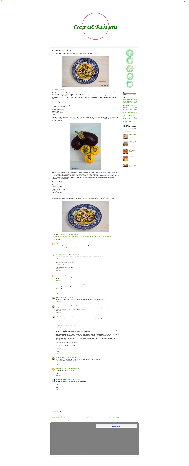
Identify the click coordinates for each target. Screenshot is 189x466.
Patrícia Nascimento (61, 357)
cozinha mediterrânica (77, 236)
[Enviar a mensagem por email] (71, 234)
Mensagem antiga (113, 417)
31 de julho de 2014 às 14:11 (70, 305)
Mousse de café (132, 134)
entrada (131, 112)
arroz (132, 99)
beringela (57, 236)
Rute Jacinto (59, 275)
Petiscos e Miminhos (61, 254)
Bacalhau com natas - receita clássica (132, 150)
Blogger (120, 453)
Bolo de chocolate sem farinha (132, 165)
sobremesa (126, 120)
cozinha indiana (129, 105)
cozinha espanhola (133, 102)
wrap (133, 121)
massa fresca (130, 114)
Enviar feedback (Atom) (63, 420)
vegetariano (109, 236)
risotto (130, 118)
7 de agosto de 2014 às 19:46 (73, 357)
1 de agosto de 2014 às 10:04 (69, 325)
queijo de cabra (102, 236)
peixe (130, 115)
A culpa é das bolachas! (71, 247)
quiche (124, 118)
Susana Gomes (59, 305)
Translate (134, 94)
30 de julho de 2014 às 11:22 (70, 243)
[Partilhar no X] (74, 234)
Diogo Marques (59, 243)
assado (135, 99)
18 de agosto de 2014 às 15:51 (73, 379)
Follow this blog (116, 426)
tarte (136, 120)
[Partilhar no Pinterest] (77, 234)
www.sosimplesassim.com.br (63, 368)
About (58, 47)
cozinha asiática (126, 102)
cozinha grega (68, 236)
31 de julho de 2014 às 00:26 (78, 284)
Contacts (64, 47)
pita (90, 236)
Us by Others (72, 47)
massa (124, 114)
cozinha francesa (127, 104)
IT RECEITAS (59, 325)
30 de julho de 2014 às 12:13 (73, 254)
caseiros (60, 105)
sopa (132, 120)
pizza (93, 236)
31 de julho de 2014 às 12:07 (67, 297)
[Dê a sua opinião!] (73, 234)
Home (53, 47)
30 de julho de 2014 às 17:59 (67, 262)
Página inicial (88, 417)
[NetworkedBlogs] (116, 424)
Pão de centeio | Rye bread (132, 142)
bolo (128, 101)
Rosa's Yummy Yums (61, 379)
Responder (58, 249)
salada (135, 118)
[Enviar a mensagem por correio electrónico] (69, 234)
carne (130, 101)
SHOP (79, 47)
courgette (62, 236)
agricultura (127, 99)
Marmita (58, 297)
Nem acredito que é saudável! (63, 284)
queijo (96, 236)
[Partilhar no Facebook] (75, 234)
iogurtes (135, 112)
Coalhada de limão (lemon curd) (132, 157)
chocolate (135, 101)
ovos (127, 115)
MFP (124, 99)
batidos (124, 101)
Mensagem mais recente (60, 417)
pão (88, 236)
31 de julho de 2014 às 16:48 (71, 316)
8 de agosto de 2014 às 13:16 (78, 368)
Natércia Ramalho (60, 316)
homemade (61, 184)
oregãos (85, 236)
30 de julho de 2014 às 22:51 (69, 275)
